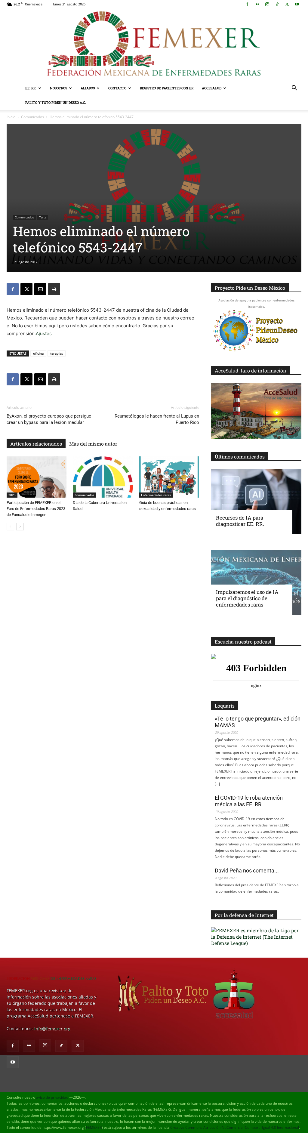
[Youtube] (296, 4)
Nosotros (58, 88)
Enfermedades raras (156, 495)
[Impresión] (54, 289)
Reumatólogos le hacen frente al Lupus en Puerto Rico (157, 419)
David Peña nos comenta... (247, 870)
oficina (38, 353)
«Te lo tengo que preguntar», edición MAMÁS (257, 721)
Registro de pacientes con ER (166, 88)
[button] (294, 88)
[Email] (40, 289)
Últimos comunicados (240, 456)
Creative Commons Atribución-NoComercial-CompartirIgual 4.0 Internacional (234, 1127)
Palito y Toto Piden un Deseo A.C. (55, 102)
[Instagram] (267, 4)
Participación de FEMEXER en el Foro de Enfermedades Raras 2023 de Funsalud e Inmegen (36, 508)
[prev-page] (10, 526)
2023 (12, 495)
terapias (56, 353)
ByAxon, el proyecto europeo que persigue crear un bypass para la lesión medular (49, 419)
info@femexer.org (52, 1028)
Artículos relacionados (36, 443)
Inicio (11, 116)
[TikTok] (277, 4)
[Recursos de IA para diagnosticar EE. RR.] (256, 501)
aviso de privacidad (52, 1097)
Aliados (88, 88)
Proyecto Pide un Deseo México (250, 288)
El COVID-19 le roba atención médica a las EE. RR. (249, 801)
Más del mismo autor (93, 443)
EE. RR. (30, 88)
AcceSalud (211, 88)
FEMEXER (94, 1127)
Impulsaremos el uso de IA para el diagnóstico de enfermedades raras (247, 598)
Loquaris (225, 705)
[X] (286, 4)
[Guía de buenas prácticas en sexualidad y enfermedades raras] (169, 477)
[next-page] (20, 526)
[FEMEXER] (154, 44)
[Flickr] (257, 4)
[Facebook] (247, 4)
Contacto (117, 88)
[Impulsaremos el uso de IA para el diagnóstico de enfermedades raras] (256, 582)
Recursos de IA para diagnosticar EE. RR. (240, 520)
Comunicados (32, 116)
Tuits (42, 217)
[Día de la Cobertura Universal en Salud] (103, 477)
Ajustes (44, 333)
